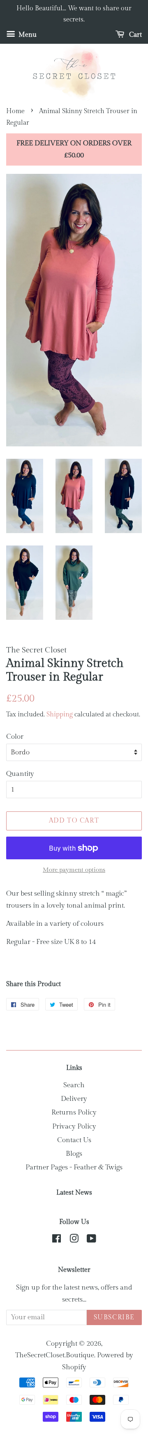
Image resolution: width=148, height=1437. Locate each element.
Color (14, 737)
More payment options (74, 869)
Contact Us (74, 1140)
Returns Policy (74, 1112)
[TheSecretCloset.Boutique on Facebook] (56, 1240)
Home (15, 111)
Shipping (59, 714)
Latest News (74, 1193)
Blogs (74, 1154)
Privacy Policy (74, 1126)
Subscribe (114, 1317)
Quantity (20, 774)
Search (74, 1085)
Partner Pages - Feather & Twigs (74, 1167)
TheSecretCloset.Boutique (54, 1355)
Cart (134, 35)
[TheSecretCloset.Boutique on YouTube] (91, 1240)
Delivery (74, 1099)
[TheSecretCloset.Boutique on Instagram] (74, 1240)
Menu (27, 35)
